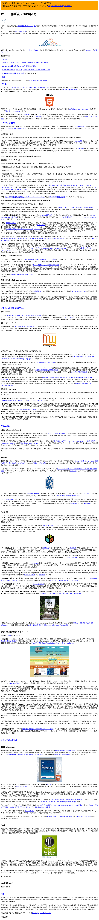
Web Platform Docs (48, 525)
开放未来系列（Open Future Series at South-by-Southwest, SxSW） (53, 643)
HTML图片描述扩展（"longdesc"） (12, 400)
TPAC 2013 (86, 494)
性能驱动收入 (11, 223)
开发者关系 (27, 70)
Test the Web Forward (79, 291)
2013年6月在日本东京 (71, 557)
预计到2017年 (79, 126)
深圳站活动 (87, 503)
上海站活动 (73, 503)
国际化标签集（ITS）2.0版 (46, 362)
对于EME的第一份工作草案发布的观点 (46, 265)
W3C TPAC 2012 (20, 31)
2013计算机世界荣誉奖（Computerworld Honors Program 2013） (49, 625)
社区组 (12, 70)
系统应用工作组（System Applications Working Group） (75, 207)
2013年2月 (45, 548)
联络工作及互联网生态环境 (40, 70)
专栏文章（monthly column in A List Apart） (64, 580)
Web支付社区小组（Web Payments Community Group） (48, 248)
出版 (18, 73)
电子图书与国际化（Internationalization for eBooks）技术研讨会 (61, 805)
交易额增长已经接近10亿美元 (65, 750)
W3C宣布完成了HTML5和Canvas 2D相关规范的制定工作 (29, 87)
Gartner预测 (79, 141)
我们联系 (42, 575)
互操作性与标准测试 (41, 62)
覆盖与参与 (6, 70)
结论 (3, 77)
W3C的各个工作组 (32, 50)
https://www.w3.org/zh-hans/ (59, 6)
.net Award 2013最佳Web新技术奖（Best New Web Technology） (60, 593)
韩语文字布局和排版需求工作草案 (46, 370)
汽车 (22, 73)
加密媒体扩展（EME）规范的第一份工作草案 (40, 259)
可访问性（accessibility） (13, 111)
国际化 (28, 66)
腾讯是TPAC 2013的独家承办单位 (68, 496)
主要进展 (23, 62)
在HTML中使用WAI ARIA (36, 400)
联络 (9, 635)
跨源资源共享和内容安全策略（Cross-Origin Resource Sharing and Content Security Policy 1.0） (33, 238)
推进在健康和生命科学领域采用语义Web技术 (37, 729)
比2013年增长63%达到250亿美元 (15, 128)
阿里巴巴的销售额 (39, 463)
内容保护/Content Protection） (79, 109)
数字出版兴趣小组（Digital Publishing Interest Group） (59, 801)
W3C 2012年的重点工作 (24, 786)
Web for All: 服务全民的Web (11, 66)
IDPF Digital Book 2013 (83, 816)
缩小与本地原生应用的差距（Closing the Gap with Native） (25, 197)
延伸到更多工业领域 (9, 73)
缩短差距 (16, 62)
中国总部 (19, 70)
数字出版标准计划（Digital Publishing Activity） (67, 799)
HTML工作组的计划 (70, 89)
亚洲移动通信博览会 (33, 494)
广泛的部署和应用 (46, 215)
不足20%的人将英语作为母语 (24, 326)
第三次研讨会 (29, 811)
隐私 (23, 66)
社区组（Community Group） (57, 433)
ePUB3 (49, 784)
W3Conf (73, 548)
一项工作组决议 (68, 317)
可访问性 (34, 66)
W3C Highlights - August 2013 (38, 80)
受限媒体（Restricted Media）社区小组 (23, 274)
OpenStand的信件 (14, 683)
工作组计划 (26, 115)
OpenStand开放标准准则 (9, 641)
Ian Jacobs (88, 50)
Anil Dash (80, 148)
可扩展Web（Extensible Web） (30, 443)
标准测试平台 (36, 291)
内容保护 (30, 62)
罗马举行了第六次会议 (79, 372)
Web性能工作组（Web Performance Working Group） (23, 229)
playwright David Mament (62, 754)
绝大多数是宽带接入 (82, 461)
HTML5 (4, 59)
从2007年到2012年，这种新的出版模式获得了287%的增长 (23, 754)
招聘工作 (73, 471)
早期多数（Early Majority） (26, 26)
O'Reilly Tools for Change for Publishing (60, 816)
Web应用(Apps (7, 62)
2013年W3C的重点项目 (57, 197)
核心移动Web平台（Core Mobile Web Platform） (70, 441)
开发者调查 (41, 225)
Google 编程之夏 (38, 584)
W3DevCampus (34, 563)
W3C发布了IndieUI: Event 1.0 (29, 409)
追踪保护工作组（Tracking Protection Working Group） (24, 315)
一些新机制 (37, 117)
